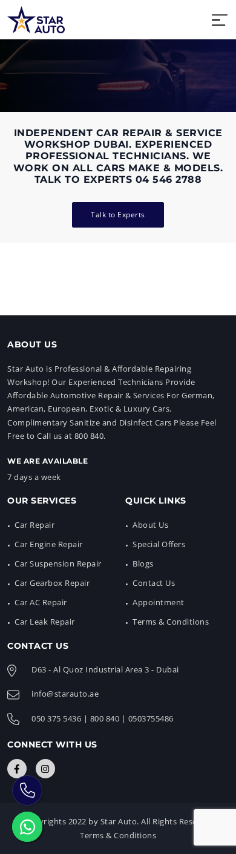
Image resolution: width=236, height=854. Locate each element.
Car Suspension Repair (58, 563)
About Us (150, 524)
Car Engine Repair (49, 544)
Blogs (143, 563)
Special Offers (159, 544)
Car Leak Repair (45, 621)
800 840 (105, 718)
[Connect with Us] (17, 768)
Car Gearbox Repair (52, 582)
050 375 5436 (56, 718)
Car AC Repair (41, 602)
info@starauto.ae (65, 693)
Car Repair (34, 524)
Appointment (159, 602)
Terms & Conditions (171, 621)
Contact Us (154, 582)
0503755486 (151, 718)
